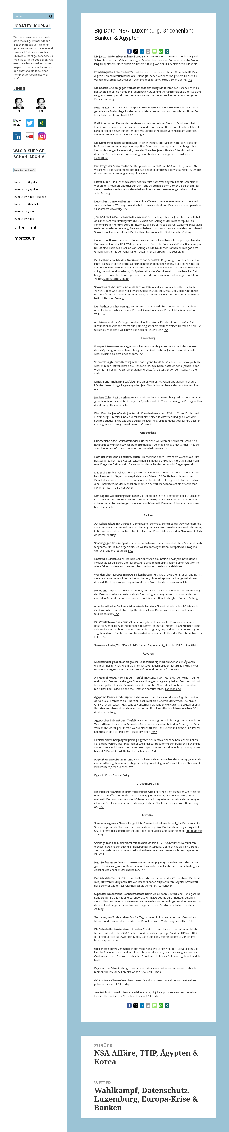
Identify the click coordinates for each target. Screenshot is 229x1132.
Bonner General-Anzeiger (128, 134)
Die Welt (191, 64)
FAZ (190, 79)
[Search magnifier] (51, 16)
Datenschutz (26, 227)
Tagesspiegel (176, 251)
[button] (129, 51)
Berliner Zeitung (104, 99)
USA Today (123, 984)
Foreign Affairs (189, 645)
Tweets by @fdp (23, 218)
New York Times (150, 972)
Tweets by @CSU (24, 211)
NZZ (125, 209)
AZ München (165, 885)
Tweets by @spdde (25, 182)
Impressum (24, 238)
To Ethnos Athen (123, 487)
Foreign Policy (121, 775)
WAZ (154, 731)
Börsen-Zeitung (188, 598)
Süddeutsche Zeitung (178, 232)
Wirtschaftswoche (142, 424)
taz (103, 314)
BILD (192, 921)
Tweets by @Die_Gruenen (29, 196)
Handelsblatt (108, 507)
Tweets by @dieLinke (26, 204)
